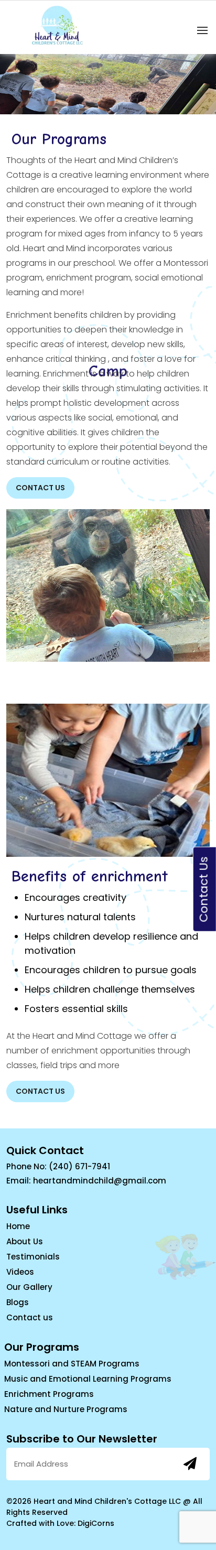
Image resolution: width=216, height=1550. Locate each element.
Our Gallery (29, 1287)
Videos (20, 1271)
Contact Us (40, 487)
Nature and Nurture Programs (65, 1409)
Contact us (29, 1317)
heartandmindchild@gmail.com (99, 1180)
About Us (24, 1241)
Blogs (17, 1302)
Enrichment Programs (49, 1394)
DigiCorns (96, 1523)
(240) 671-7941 (79, 1166)
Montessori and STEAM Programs (71, 1363)
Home (18, 1226)
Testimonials (33, 1256)
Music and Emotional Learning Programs (87, 1378)
